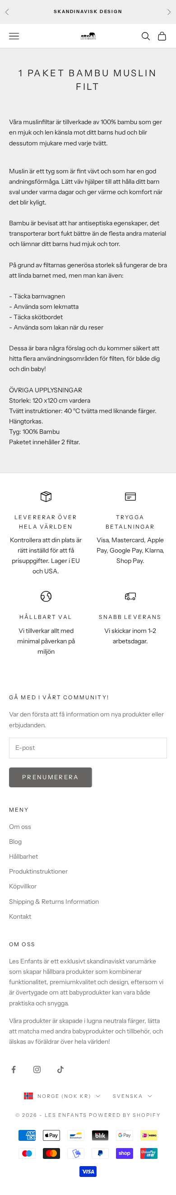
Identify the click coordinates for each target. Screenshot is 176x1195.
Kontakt (20, 916)
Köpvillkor (23, 886)
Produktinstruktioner (38, 871)
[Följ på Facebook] (13, 1069)
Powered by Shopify (125, 1115)
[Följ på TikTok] (60, 1069)
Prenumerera (50, 777)
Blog (15, 841)
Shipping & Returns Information (54, 901)
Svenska (128, 1096)
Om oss (20, 827)
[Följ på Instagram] (37, 1069)
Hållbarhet (23, 856)
